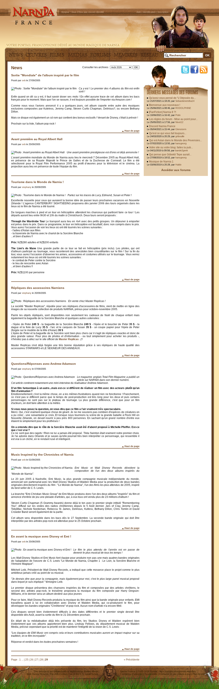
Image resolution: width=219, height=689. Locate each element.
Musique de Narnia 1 (161, 161)
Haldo (178, 164)
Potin (178, 115)
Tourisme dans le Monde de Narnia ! (37, 182)
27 (36, 659)
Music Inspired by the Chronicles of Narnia (42, 454)
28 (41, 659)
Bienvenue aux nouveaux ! (164, 105)
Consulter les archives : (96, 67)
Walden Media (91, 671)
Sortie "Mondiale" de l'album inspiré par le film (45, 75)
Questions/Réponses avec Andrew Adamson (43, 363)
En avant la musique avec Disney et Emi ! (41, 536)
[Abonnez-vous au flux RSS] (203, 69)
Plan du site (199, 674)
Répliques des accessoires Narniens (37, 288)
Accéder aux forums (176, 170)
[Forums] (100, 57)
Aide (138, 12)
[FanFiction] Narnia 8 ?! (162, 112)
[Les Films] (56, 57)
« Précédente (131, 659)
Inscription (163, 12)
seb (24, 80)
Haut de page (131, 130)
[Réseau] (149, 57)
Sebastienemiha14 (184, 101)
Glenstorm (180, 129)
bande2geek (181, 150)
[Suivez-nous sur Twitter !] (185, 69)
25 (26, 659)
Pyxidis (153, 671)
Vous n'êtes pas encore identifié (87, 12)
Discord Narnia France (162, 126)
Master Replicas (69, 339)
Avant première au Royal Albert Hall (36, 139)
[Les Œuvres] (36, 57)
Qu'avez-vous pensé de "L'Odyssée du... (172, 97)
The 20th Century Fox (61, 674)
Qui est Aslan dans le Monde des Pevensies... (175, 140)
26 (31, 659)
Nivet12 (179, 122)
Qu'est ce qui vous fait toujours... (167, 133)
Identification (149, 12)
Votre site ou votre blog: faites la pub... (171, 147)
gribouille (179, 136)
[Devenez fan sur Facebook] (194, 69)
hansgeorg (180, 143)
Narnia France (127, 671)
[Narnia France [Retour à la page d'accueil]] (109, 23)
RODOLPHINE (183, 108)
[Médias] (77, 57)
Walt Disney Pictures (37, 674)
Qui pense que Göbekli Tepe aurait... (170, 154)
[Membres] (125, 57)
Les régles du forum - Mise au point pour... (173, 119)
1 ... (21, 659)
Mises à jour (184, 674)
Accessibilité (151, 674)
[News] (15, 57)
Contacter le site (167, 674)
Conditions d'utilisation (131, 674)
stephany (26, 187)
